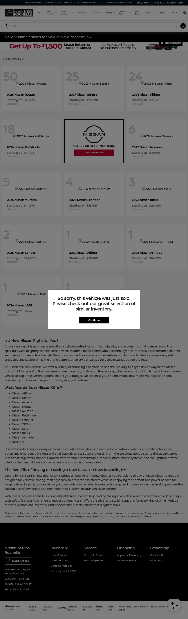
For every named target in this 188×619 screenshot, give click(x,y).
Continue (94, 320)
